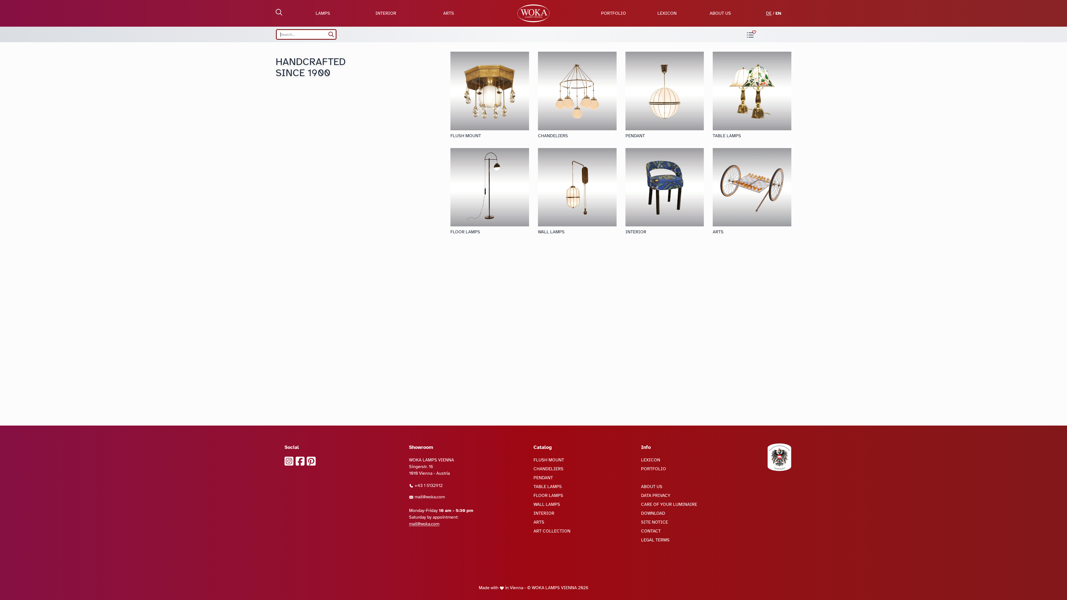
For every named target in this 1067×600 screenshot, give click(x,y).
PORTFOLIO (613, 13)
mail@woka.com (429, 497)
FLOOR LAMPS (548, 495)
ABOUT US (720, 13)
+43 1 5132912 (428, 485)
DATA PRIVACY (655, 495)
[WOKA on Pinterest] (311, 461)
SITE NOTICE (654, 522)
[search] (331, 34)
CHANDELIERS (549, 469)
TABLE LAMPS (548, 486)
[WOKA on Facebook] (300, 461)
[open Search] (279, 12)
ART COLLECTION (552, 531)
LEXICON (667, 13)
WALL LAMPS (547, 504)
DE (769, 13)
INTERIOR (385, 13)
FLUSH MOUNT (549, 460)
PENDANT (543, 478)
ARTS (448, 13)
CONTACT (651, 531)
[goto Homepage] (533, 13)
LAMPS (323, 13)
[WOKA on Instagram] (289, 461)
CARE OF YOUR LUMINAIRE (669, 504)
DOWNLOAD (653, 513)
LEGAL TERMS (655, 540)
